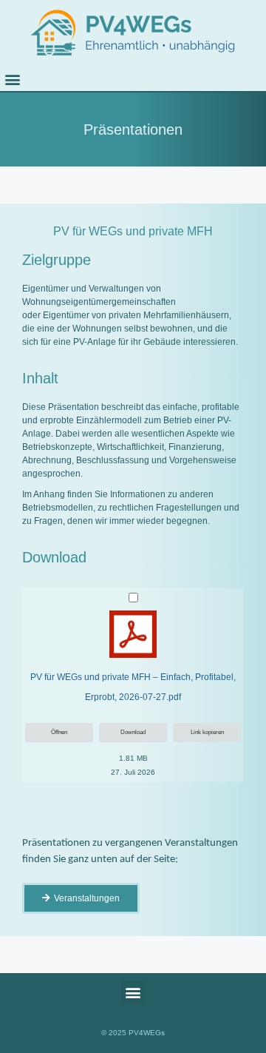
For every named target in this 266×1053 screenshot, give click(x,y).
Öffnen (59, 732)
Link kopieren (207, 732)
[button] (12, 79)
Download (133, 732)
